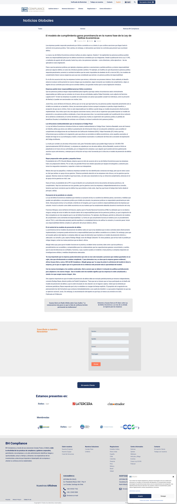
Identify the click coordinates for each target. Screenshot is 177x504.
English (118, 2)
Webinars (133, 454)
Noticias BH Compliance (131, 29)
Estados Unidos (114, 449)
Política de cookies (144, 500)
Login (128, 2)
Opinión (133, 452)
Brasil (111, 468)
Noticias (133, 449)
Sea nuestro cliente (145, 2)
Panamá (112, 461)
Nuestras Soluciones (92, 447)
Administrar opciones (134, 491)
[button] (173, 477)
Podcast (133, 464)
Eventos (133, 459)
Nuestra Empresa (67, 449)
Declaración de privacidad (156, 500)
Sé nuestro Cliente (159, 449)
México (112, 466)
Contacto (109, 2)
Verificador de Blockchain (79, 2)
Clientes (80, 8)
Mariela (91, 41)
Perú (111, 464)
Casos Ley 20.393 (136, 461)
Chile (111, 456)
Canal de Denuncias (68, 454)
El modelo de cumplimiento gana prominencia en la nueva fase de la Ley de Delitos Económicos (88, 37)
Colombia (113, 459)
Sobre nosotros (67, 447)
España (112, 454)
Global (112, 471)
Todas (40, 29)
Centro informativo (137, 447)
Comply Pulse (89, 449)
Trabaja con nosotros (96, 2)
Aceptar (140, 496)
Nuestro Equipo (66, 452)
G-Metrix (87, 452)
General (82, 29)
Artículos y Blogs (135, 456)
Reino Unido (113, 452)
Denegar (163, 496)
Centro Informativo (105, 8)
